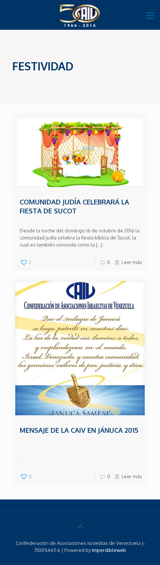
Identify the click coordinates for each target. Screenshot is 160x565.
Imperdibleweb (109, 550)
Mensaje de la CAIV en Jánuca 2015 (79, 430)
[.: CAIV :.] (80, 15)
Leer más (132, 262)
